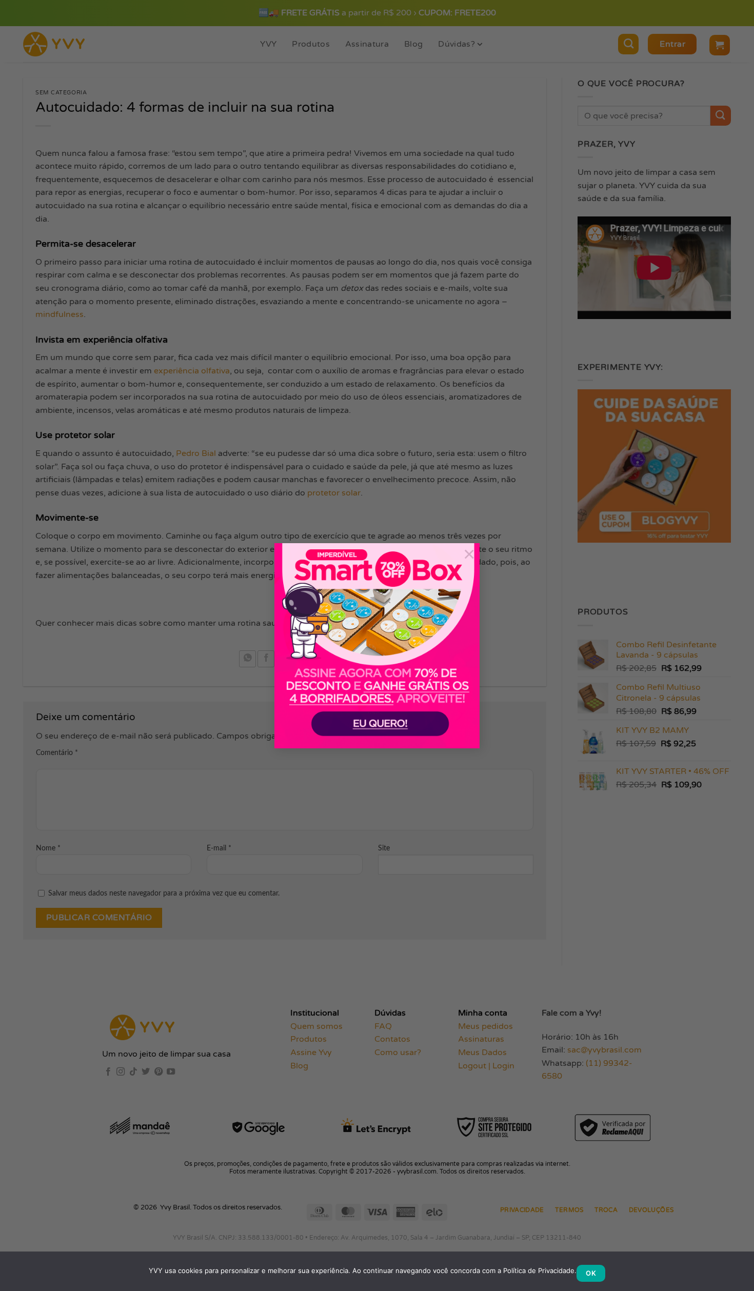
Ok (591, 1273)
